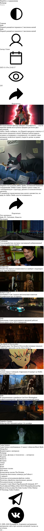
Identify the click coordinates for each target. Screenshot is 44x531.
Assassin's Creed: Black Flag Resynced (13, 484)
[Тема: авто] (16, 14)
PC (5, 217)
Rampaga (3, 3)
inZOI (10, 486)
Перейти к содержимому (9, 1)
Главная (3, 23)
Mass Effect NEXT (18, 486)
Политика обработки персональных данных (16, 480)
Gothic (5, 486)
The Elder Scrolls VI (22, 488)
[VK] (22, 515)
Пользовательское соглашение (11, 482)
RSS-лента (4, 470)
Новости (18, 217)
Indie (1, 25)
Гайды (2, 463)
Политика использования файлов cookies (15, 478)
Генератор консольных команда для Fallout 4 (16, 474)
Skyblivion (34, 486)
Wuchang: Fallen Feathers (10, 490)
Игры (2, 466)
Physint (27, 486)
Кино (2, 464)
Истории (3, 461)
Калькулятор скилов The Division (12, 472)
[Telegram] (22, 499)
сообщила (13, 131)
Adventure (10, 217)
